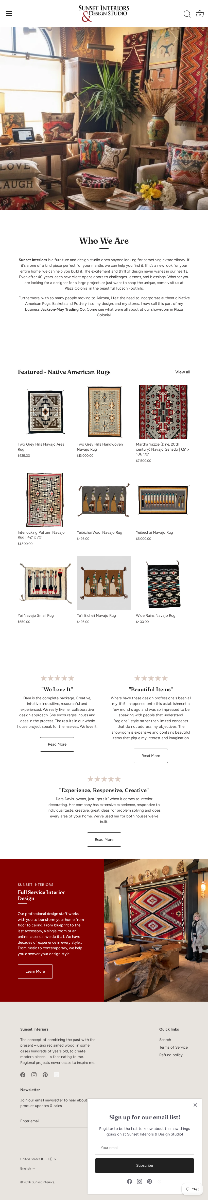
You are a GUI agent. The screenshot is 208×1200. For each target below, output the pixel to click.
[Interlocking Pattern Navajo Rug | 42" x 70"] (45, 500)
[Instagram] (139, 1181)
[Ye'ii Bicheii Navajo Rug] (104, 583)
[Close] (195, 1105)
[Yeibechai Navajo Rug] (163, 500)
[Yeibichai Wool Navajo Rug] (104, 500)
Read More (57, 744)
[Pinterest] (149, 1181)
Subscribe (144, 1165)
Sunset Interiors (43, 1182)
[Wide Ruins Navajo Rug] (163, 583)
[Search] (187, 14)
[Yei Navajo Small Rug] (45, 583)
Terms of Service (173, 1047)
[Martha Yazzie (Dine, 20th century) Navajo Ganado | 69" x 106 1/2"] (163, 412)
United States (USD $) (36, 1159)
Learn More (35, 971)
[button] (99, 200)
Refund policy (171, 1055)
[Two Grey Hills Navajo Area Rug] (45, 412)
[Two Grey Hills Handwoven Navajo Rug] (104, 412)
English (25, 1168)
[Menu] (8, 13)
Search (165, 1039)
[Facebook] (129, 1181)
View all (182, 371)
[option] (104, 118)
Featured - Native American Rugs (64, 371)
